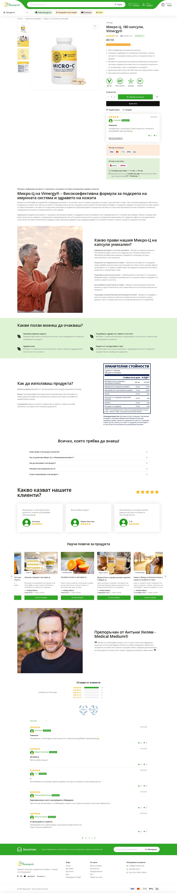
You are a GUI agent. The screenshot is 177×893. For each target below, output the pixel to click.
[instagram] (21, 876)
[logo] (11, 4)
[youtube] (25, 876)
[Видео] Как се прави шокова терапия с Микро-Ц (33, 578)
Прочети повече (34, 598)
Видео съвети (23, 573)
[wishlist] (157, 96)
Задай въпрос (114, 110)
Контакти (70, 871)
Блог (101, 12)
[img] (114, 117)
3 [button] (89, 838)
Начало (20, 18)
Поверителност (96, 871)
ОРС (91, 874)
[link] (34, 563)
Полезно (87, 12)
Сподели (128, 110)
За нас (68, 866)
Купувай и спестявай (67, 12)
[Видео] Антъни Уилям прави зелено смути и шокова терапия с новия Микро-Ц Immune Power (106, 578)
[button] (149, 135)
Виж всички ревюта (116, 138)
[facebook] (17, 876)
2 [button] (85, 838)
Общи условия (96, 866)
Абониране (152, 849)
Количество (111, 92)
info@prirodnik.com (136, 866)
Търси (119, 4)
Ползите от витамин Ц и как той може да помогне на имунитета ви (141, 578)
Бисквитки (94, 868)
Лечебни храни (60, 572)
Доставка (69, 868)
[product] (95, 26)
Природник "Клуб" (73, 877)
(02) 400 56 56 (134, 869)
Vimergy (109, 22)
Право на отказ (96, 877)
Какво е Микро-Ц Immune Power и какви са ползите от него (68, 578)
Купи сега (133, 104)
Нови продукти (44, 12)
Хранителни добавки (33, 18)
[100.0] (83, 709)
